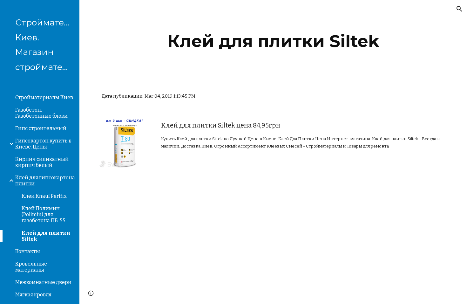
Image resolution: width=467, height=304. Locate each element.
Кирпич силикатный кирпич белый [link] (42, 162)
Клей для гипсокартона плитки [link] (45, 181)
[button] (459, 9)
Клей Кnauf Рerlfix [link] (44, 196)
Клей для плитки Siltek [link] (46, 236)
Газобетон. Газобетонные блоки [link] (41, 113)
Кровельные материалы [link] (31, 267)
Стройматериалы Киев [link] (44, 97)
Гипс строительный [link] (40, 128)
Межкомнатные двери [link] (43, 282)
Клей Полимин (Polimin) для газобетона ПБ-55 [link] (43, 214)
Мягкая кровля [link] (33, 295)
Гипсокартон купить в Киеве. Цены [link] (43, 144)
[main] (273, 41)
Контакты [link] (27, 251)
